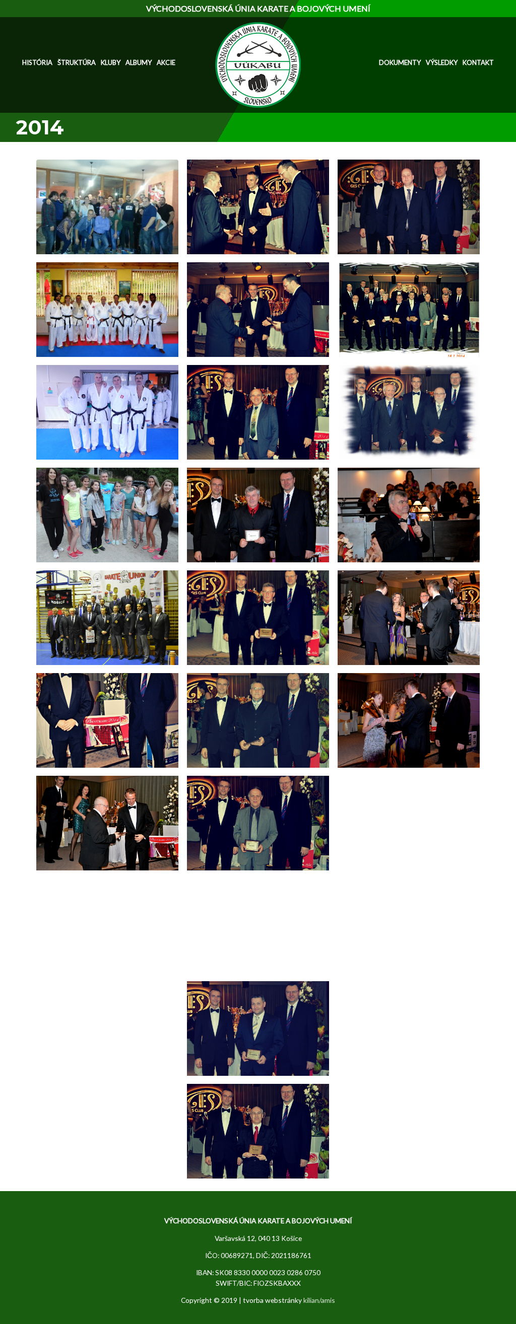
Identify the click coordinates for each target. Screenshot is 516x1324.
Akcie (166, 62)
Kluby (110, 62)
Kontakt (478, 62)
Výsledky (442, 62)
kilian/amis (319, 1300)
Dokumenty (400, 62)
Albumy (138, 62)
